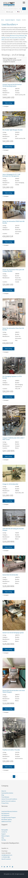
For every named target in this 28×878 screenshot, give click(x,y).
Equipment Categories (10, 20)
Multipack (21, 35)
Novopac (21, 37)
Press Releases (5, 797)
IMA (26, 35)
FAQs (2, 838)
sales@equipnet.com (6, 855)
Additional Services (6, 821)
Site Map (3, 840)
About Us (3, 791)
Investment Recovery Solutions (9, 811)
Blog (2, 795)
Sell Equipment (5, 815)
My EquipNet (4, 830)
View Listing (8, 103)
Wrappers (18, 20)
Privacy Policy (5, 803)
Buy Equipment (5, 813)
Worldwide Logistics (6, 819)
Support (3, 834)
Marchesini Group (14, 35)
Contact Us (4, 832)
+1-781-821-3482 (5, 857)
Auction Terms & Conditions (8, 801)
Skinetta (3, 37)
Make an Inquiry (5, 836)
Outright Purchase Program (8, 817)
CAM (2, 39)
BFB (24, 37)
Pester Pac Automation (12, 37)
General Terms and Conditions (9, 799)
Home (2, 20)
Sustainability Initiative (7, 793)
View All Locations (6, 859)
